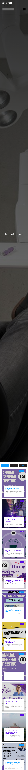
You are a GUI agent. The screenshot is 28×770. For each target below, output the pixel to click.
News (14, 465)
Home (10, 237)
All (5, 465)
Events (22, 465)
